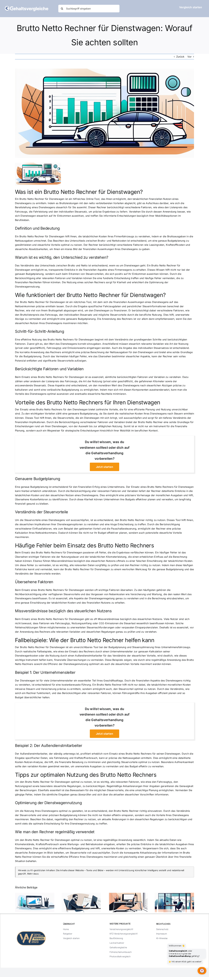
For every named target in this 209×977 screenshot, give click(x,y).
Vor (189, 56)
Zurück (180, 56)
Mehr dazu (33, 873)
